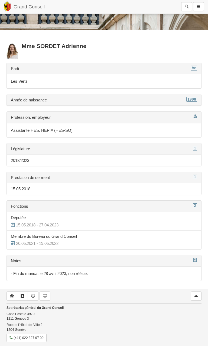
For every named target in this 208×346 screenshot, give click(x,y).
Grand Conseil (29, 6)
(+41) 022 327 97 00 (28, 338)
